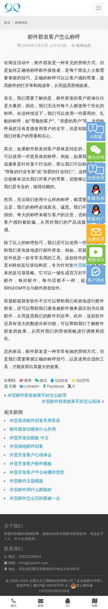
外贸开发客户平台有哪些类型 (37, 472)
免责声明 (23, 585)
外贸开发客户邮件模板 (31, 463)
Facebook (55, 386)
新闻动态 (83, 45)
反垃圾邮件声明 (88, 581)
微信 (41, 380)
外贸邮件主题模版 (26, 480)
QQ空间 (82, 380)
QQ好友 (61, 380)
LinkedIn (31, 386)
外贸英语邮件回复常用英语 (35, 420)
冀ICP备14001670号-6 (50, 585)
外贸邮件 (82, 265)
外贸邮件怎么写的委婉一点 (35, 498)
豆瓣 (12, 386)
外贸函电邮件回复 (26, 446)
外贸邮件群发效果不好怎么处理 (37, 395)
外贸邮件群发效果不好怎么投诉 (71, 401)
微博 (27, 380)
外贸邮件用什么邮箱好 (31, 489)
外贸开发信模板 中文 (29, 437)
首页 (7, 22)
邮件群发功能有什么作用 (33, 429)
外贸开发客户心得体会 (31, 454)
